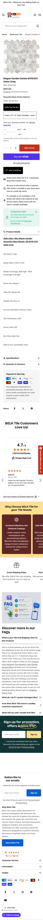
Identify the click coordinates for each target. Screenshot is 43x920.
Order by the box (11, 107)
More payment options (21, 163)
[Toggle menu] (3, 14)
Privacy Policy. (28, 747)
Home (4, 34)
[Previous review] (2, 480)
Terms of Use (14, 747)
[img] (21, 449)
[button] (40, 460)
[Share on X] (23, 408)
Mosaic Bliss (7, 667)
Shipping (6, 92)
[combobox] (21, 26)
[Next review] (40, 480)
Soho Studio (32, 664)
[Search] (37, 26)
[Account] (34, 14)
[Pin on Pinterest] (31, 408)
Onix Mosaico (20, 664)
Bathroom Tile (16, 34)
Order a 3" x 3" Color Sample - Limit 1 (20, 115)
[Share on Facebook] (14, 408)
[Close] (36, 212)
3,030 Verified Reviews (21, 453)
